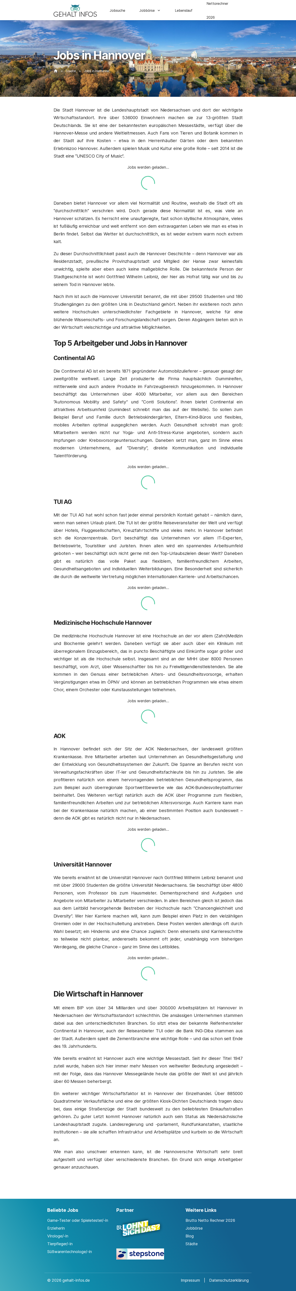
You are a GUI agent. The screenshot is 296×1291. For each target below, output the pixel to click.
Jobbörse (147, 10)
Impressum (190, 1280)
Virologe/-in (57, 1236)
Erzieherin (56, 1228)
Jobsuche (117, 10)
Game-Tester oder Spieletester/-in (77, 1220)
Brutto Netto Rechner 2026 (210, 1220)
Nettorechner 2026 (217, 10)
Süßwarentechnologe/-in (69, 1251)
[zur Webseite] (148, 1232)
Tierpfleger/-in (60, 1244)
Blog (189, 1236)
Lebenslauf (183, 10)
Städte (71, 71)
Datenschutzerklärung (229, 1280)
